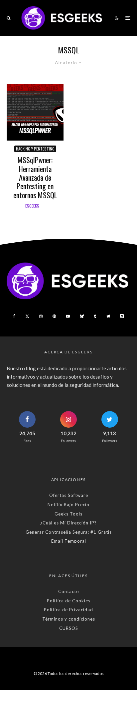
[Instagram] (41, 316)
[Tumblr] (95, 316)
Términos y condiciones (68, 619)
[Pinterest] (54, 316)
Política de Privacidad (68, 609)
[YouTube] (68, 316)
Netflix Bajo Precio (68, 504)
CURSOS (68, 628)
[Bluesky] (82, 316)
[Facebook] (14, 316)
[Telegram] (108, 316)
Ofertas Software (68, 495)
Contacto (68, 591)
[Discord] (122, 316)
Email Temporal (68, 541)
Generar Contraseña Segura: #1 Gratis (69, 532)
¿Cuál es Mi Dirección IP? (68, 522)
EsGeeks (32, 206)
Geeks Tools (68, 513)
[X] (27, 316)
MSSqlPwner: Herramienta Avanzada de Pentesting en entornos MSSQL (35, 177)
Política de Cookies (68, 600)
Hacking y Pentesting (35, 148)
